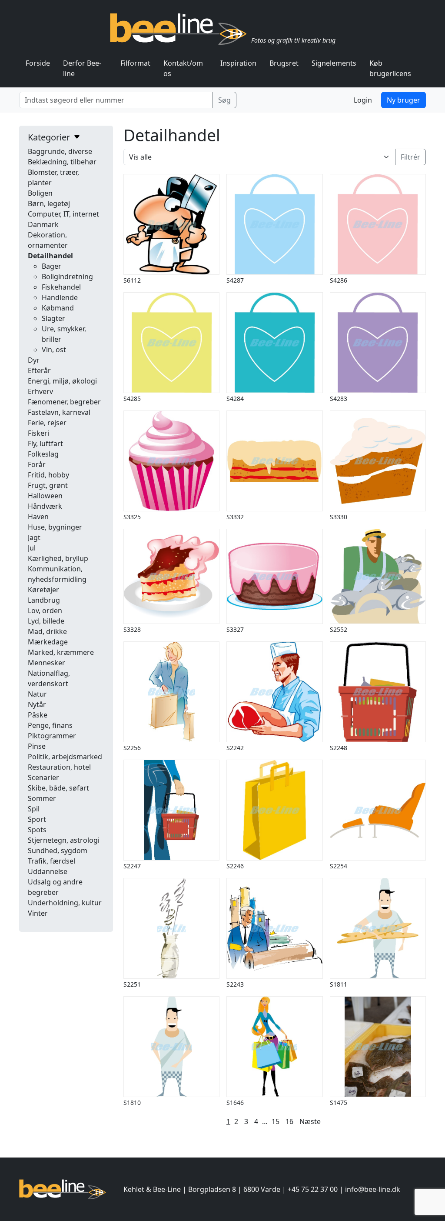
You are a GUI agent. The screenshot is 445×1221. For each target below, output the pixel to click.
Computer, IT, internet (63, 214)
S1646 (235, 1102)
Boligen (40, 193)
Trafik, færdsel (51, 861)
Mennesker (46, 662)
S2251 (132, 984)
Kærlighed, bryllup (58, 558)
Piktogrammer (52, 736)
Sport (37, 819)
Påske (37, 715)
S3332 (235, 517)
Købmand (58, 308)
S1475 (338, 1102)
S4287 (235, 280)
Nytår (37, 704)
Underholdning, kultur (65, 902)
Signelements (334, 63)
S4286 (338, 280)
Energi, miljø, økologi (62, 381)
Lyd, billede (46, 621)
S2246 (235, 866)
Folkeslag (43, 454)
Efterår (39, 370)
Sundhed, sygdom (57, 850)
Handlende (60, 297)
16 (289, 1121)
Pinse (37, 746)
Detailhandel (50, 255)
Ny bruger (403, 100)
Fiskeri (38, 433)
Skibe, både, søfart (58, 788)
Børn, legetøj (49, 203)
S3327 (235, 629)
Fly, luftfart (45, 443)
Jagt (34, 537)
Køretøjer (43, 589)
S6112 (132, 280)
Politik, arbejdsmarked (65, 756)
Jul (32, 548)
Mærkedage (48, 642)
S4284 (235, 398)
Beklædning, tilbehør (62, 162)
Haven (38, 516)
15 (275, 1121)
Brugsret (284, 63)
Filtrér (410, 157)
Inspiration (238, 63)
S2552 (338, 629)
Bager (51, 266)
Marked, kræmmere (61, 652)
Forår (37, 464)
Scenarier (43, 777)
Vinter (38, 913)
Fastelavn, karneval (59, 412)
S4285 (132, 398)
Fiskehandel (61, 287)
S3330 (338, 517)
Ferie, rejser (47, 422)
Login (363, 100)
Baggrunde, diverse (60, 151)
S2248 (338, 748)
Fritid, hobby (48, 475)
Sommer (42, 798)
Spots (37, 829)
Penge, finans (50, 725)
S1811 (338, 984)
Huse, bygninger (55, 527)
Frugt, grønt (48, 485)
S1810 (132, 1102)
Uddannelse (47, 871)
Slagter (53, 318)
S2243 (235, 984)
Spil (34, 809)
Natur (37, 694)
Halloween (45, 495)
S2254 (338, 866)
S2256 (132, 748)
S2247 (132, 866)
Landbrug (44, 600)
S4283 (338, 398)
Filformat (135, 63)
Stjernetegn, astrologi (64, 840)
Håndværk (45, 506)
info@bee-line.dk (372, 1189)
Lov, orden (45, 610)
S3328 (132, 629)
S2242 (235, 748)
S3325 (132, 517)
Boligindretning (67, 276)
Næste (310, 1121)
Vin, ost (54, 349)
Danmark (43, 224)
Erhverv (40, 391)
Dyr (34, 360)
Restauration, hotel (59, 767)
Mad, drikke (47, 631)
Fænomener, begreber (64, 402)
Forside (38, 63)
